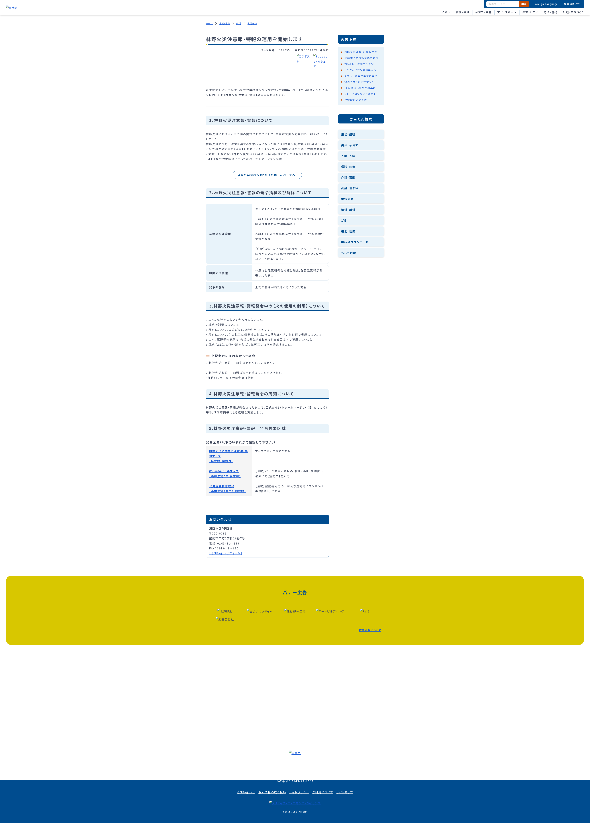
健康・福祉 (463, 12)
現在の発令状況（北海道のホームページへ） (267, 175)
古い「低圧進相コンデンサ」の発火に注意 (362, 64)
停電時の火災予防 (355, 100)
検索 (524, 4)
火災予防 (252, 23)
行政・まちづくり (573, 12)
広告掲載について (370, 630)
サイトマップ (344, 792)
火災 (238, 23)
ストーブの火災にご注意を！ (361, 94)
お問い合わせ (246, 792)
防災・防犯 (551, 12)
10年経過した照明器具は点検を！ (362, 88)
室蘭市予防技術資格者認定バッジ (362, 58)
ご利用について (322, 792)
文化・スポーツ (507, 12)
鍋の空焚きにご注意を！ (359, 82)
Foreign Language (546, 4)
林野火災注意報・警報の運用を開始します (362, 52)
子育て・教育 (483, 12)
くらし (446, 12)
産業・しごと (530, 12)
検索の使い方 (572, 4)
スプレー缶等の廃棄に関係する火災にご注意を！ (362, 76)
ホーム (209, 23)
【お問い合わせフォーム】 (225, 553)
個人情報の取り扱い (272, 792)
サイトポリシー (299, 792)
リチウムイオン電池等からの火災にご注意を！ (362, 70)
